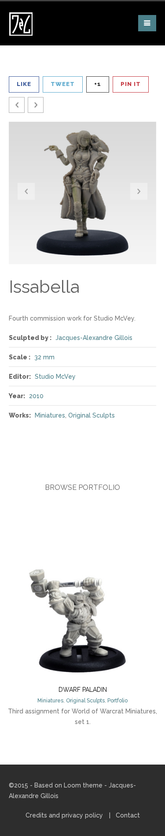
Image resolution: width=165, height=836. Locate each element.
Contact (128, 815)
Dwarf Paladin (83, 689)
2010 (36, 395)
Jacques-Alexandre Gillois (93, 337)
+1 (97, 84)
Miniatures (50, 415)
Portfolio (117, 701)
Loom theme (83, 785)
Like (24, 84)
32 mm (44, 357)
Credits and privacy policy (64, 815)
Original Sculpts (91, 415)
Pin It (131, 84)
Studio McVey (55, 376)
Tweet (63, 84)
